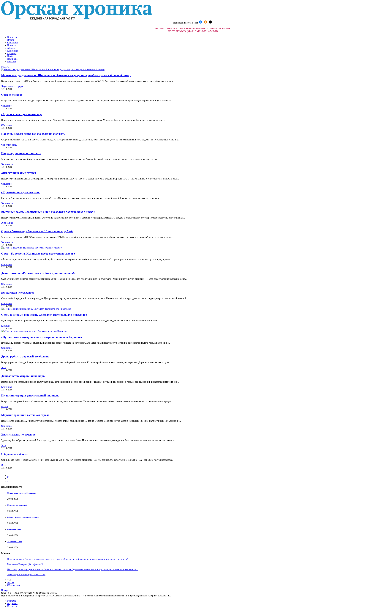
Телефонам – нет (14, 541)
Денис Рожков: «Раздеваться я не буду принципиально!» (38, 273)
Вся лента (12, 37)
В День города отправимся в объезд (23, 517)
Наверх (5, 590)
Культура (11, 53)
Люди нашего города (12, 86)
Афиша (11, 48)
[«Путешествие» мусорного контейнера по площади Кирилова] (34, 331)
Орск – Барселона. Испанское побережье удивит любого (38, 253)
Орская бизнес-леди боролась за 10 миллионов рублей (37, 231)
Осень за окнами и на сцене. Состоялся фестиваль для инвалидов (44, 314)
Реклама (11, 61)
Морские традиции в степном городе (25, 415)
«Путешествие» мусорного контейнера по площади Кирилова (41, 337)
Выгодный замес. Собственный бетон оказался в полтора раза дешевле (48, 211)
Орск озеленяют (11, 94)
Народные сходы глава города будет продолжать (33, 133)
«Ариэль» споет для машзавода (21, 114)
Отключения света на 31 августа (21, 493)
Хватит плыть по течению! (18, 434)
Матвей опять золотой (17, 505)
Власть (10, 40)
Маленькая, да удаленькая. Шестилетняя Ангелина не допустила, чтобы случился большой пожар (66, 75)
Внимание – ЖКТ (15, 529)
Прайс (10, 56)
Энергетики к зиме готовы (18, 172)
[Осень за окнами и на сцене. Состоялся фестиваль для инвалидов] (36, 309)
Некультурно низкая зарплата (21, 153)
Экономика (7, 164)
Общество (12, 42)
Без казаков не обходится (17, 292)
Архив (10, 582)
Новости (11, 45)
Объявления (13, 585)
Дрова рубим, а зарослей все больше (25, 356)
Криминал (12, 50)
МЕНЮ (5, 66)
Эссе (3, 367)
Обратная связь (9, 144)
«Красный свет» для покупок (20, 192)
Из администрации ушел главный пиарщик (30, 395)
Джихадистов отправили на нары (23, 375)
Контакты (12, 606)
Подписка (12, 59)
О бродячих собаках (14, 454)
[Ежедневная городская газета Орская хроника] (76, 19)
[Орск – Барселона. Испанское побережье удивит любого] (31, 247)
